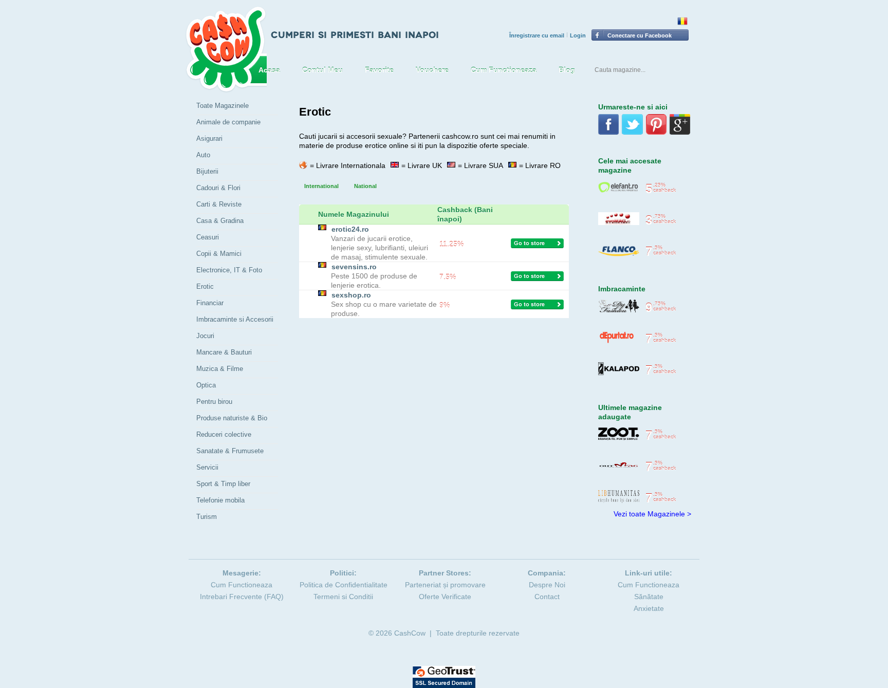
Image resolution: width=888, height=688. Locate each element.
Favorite (379, 70)
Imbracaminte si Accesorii (234, 319)
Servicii (207, 467)
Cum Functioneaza (503, 70)
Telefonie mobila (220, 500)
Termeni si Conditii (343, 596)
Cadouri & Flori (218, 188)
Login (578, 35)
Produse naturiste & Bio (231, 418)
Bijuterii (207, 171)
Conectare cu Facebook (639, 35)
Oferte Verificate (445, 596)
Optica (206, 385)
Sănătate (648, 596)
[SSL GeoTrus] (444, 670)
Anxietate (649, 608)
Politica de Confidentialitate (343, 585)
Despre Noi (547, 585)
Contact (547, 596)
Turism (206, 516)
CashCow (409, 633)
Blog (567, 70)
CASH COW (226, 49)
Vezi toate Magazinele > (652, 514)
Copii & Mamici (219, 253)
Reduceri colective (223, 434)
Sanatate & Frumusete (230, 451)
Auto (203, 155)
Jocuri (205, 336)
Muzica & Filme (219, 369)
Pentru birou (214, 401)
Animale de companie (228, 122)
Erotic (205, 286)
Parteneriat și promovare (445, 585)
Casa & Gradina (220, 221)
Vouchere (432, 70)
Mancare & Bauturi (224, 352)
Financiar (210, 303)
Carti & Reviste (219, 204)
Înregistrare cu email (536, 35)
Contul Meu (322, 70)
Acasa (269, 70)
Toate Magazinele (222, 105)
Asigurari (209, 138)
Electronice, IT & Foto (229, 270)
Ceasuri (207, 237)
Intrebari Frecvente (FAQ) (242, 596)
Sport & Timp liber (223, 484)
